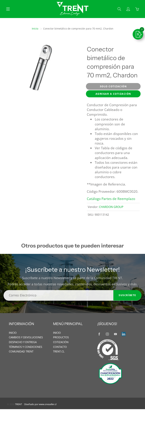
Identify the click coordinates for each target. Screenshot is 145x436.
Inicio (35, 28)
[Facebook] (99, 334)
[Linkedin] (123, 334)
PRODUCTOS (61, 337)
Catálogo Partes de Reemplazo (111, 198)
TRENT (18, 404)
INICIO (13, 332)
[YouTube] (115, 334)
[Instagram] (107, 334)
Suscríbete (127, 295)
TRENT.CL (59, 351)
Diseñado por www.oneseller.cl (40, 404)
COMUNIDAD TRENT (21, 351)
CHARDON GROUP (111, 207)
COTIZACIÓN (60, 342)
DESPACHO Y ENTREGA (23, 342)
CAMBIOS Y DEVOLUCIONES (26, 337)
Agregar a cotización (113, 93)
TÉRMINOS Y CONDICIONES (25, 347)
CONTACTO (60, 347)
